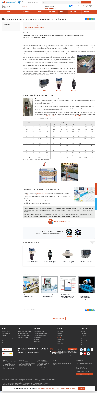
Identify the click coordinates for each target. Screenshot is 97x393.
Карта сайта (60, 343)
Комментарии (27, 315)
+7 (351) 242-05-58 (25, 362)
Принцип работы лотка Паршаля (32, 25)
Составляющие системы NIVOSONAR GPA (34, 27)
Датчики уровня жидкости (40, 333)
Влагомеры (36, 339)
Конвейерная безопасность (37, 342)
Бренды (59, 341)
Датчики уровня (6, 331)
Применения (37, 328)
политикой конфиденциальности (67, 388)
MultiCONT (78, 115)
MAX (78, 236)
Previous (91, 243)
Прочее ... (4, 342)
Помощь (59, 328)
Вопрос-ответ (60, 339)
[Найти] (79, 2)
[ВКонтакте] (86, 19)
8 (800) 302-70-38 (82, 368)
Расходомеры (37, 337)
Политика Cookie (85, 340)
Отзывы (83, 344)
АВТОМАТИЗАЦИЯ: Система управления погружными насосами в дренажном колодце (68, 297)
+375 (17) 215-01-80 (60, 362)
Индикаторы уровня (7, 333)
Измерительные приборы (8, 339)
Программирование (23, 337)
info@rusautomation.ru (50, 8)
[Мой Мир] (90, 19)
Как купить (60, 331)
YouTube (85, 353)
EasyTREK (45, 115)
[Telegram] (94, 19)
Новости (59, 335)
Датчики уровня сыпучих (40, 335)
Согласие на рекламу (86, 339)
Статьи (59, 337)
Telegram (69, 236)
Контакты (83, 331)
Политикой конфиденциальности (57, 355)
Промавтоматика (6, 340)
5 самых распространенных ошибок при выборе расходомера (85, 297)
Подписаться (73, 349)
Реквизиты (83, 333)
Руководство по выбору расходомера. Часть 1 (49, 295)
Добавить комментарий (58, 318)
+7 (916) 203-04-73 (11, 362)
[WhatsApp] (92, 19)
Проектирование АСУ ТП (24, 335)
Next (94, 243)
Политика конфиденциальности (86, 336)
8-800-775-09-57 (49, 5)
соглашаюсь (54, 351)
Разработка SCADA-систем (24, 331)
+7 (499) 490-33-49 (7, 363)
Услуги (19, 328)
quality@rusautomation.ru (82, 371)
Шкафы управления (23, 333)
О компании (84, 328)
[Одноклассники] (88, 19)
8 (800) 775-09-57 (82, 362)
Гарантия (59, 333)
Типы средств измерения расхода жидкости (30, 295)
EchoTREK (52, 115)
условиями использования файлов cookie (49, 388)
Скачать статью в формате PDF (62, 221)
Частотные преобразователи (6, 336)
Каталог (4, 328)
